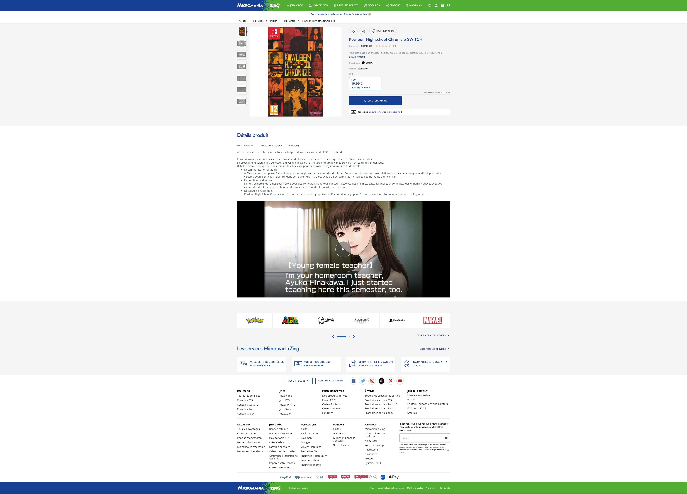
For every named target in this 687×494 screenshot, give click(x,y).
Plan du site (444, 487)
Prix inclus (437, 92)
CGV (372, 487)
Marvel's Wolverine (418, 395)
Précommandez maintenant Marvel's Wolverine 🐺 (341, 14)
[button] (295, 5)
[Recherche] (449, 5)
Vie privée (430, 487)
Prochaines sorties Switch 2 (381, 404)
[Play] (343, 249)
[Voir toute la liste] (430, 6)
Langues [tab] (293, 145)
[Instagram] (372, 380)
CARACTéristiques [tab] (270, 145)
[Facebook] (353, 380)
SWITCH (370, 62)
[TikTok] (381, 380)
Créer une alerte (377, 100)
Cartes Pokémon (332, 404)
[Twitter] (363, 380)
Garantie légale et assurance (391, 487)
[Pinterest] (390, 380)
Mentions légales (415, 487)
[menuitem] (295, 5)
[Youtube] (400, 380)
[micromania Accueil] (257, 5)
